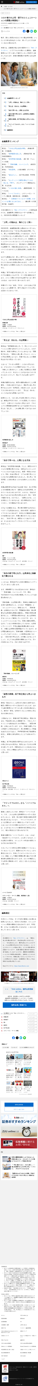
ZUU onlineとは (24, 1315)
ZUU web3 (23, 1355)
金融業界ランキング (13, 98)
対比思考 (12, 169)
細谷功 (5, 1025)
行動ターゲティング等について (27, 1349)
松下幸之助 (7, 1028)
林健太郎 (6, 1017)
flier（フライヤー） (21, 210)
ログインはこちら (19, 1109)
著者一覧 (3, 1328)
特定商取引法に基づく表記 (7, 1349)
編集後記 (10, 130)
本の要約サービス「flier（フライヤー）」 (15, 27)
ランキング (14, 1047)
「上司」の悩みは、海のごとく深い (18, 102)
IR (20, 1321)
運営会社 (22, 1318)
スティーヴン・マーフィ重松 (11, 1030)
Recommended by (23, 1094)
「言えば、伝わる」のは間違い (17, 106)
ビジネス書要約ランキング (27, 1047)
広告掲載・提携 (5, 1324)
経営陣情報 (4, 1321)
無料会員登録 (19, 1104)
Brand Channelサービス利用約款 (28, 1346)
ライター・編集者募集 (25, 1328)
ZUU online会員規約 (6, 1343)
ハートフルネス (14, 193)
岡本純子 (6, 1019)
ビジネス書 (6, 1047)
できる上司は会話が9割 (17, 148)
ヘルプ (3, 1359)
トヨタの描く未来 (15, 188)
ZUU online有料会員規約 (26, 1343)
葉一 (5, 1022)
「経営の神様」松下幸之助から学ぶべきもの (20, 120)
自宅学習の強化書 (15, 159)
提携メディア (23, 1331)
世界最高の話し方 (15, 154)
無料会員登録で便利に (31, 2)
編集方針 (22, 1340)
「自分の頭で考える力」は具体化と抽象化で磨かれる (20, 114)
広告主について (5, 1335)
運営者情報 (4, 1318)
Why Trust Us (4, 1340)
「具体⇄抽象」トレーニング (18, 164)
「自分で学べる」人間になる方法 (18, 110)
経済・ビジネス (5, 13)
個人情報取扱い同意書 (25, 1352)
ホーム (3, 1315)
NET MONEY (4, 1355)
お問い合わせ (23, 1324)
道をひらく (13, 175)
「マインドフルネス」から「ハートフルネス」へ (20, 125)
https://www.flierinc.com (21, 966)
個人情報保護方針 (5, 1352)
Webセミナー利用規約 (6, 1346)
